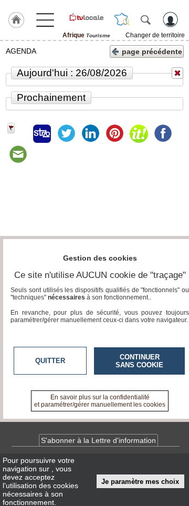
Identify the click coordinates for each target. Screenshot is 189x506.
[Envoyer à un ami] (17, 154)
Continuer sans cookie (139, 361)
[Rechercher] (145, 19)
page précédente (152, 51)
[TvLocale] (86, 17)
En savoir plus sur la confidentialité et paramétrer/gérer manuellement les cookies (99, 401)
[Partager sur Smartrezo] (42, 133)
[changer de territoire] (122, 19)
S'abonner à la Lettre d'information (98, 440)
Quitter (50, 361)
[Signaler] (17, 133)
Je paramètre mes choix (140, 482)
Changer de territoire (155, 35)
